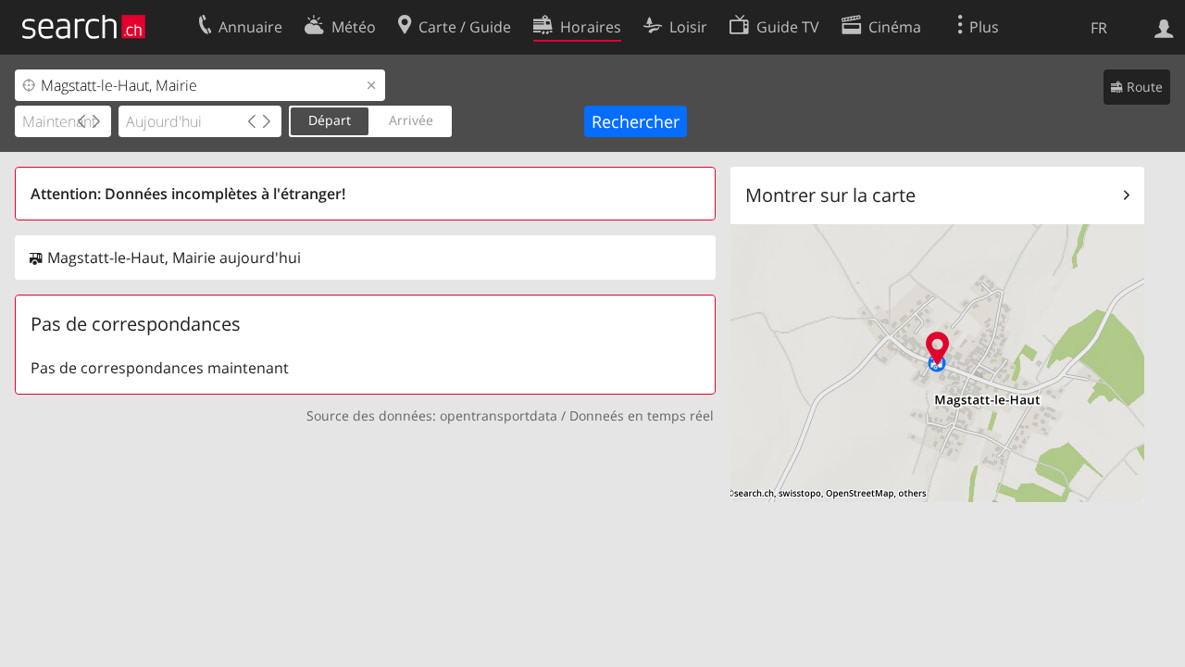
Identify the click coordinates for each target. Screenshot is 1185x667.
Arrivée (411, 120)
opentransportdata (498, 415)
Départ (329, 120)
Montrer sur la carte (830, 195)
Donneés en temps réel (641, 415)
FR (1099, 28)
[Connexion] (1164, 26)
